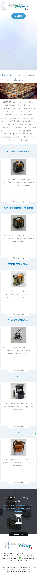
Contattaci (18, 534)
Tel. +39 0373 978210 (10, 558)
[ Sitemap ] (24, 567)
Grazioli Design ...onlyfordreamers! (18, 571)
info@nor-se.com (22, 560)
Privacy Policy (5, 567)
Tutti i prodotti (18, 202)
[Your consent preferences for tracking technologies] (35, 434)
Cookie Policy (15, 567)
